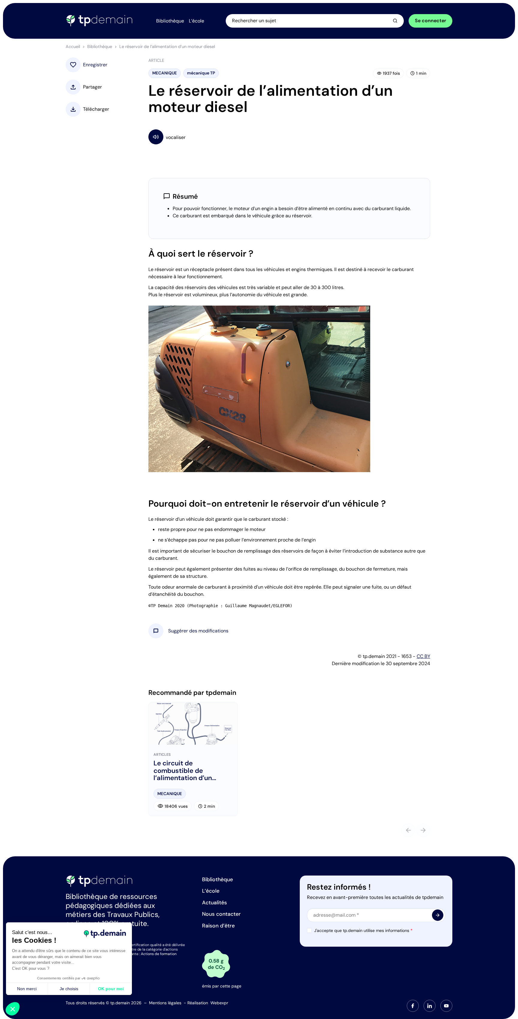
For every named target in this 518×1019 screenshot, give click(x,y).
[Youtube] (446, 1006)
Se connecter (430, 20)
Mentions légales (165, 1002)
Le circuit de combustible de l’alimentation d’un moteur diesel (182, 771)
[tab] (413, 1006)
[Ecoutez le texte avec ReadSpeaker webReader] (289, 136)
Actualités (214, 902)
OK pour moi (111, 988)
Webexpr (219, 1002)
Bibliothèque (99, 46)
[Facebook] (413, 1006)
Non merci (27, 988)
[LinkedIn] (430, 1006)
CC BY (423, 656)
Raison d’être (218, 925)
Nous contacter (221, 914)
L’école (210, 891)
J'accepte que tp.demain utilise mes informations (363, 930)
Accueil (73, 46)
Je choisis (69, 988)
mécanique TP (201, 73)
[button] (198, 631)
